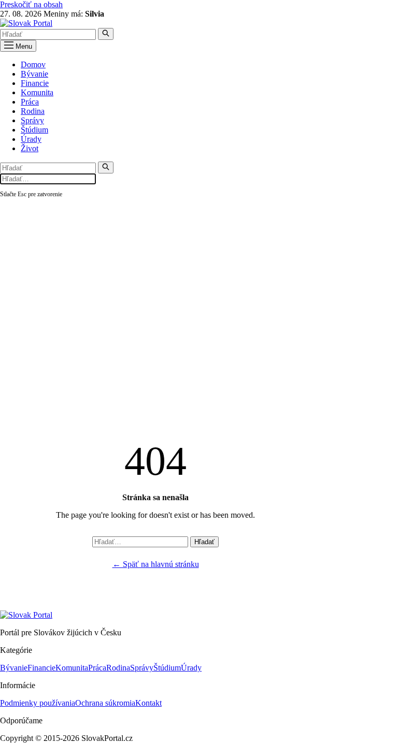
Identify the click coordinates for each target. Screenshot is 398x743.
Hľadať (204, 542)
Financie (35, 83)
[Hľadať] (105, 34)
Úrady (31, 139)
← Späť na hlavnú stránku (155, 564)
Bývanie (34, 73)
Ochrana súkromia (105, 702)
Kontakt (148, 702)
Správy (32, 120)
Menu (22, 46)
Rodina (33, 111)
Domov (33, 64)
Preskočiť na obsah (31, 4)
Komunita (37, 92)
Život (29, 148)
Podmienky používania (37, 702)
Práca (30, 101)
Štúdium (34, 129)
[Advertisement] (199, 277)
